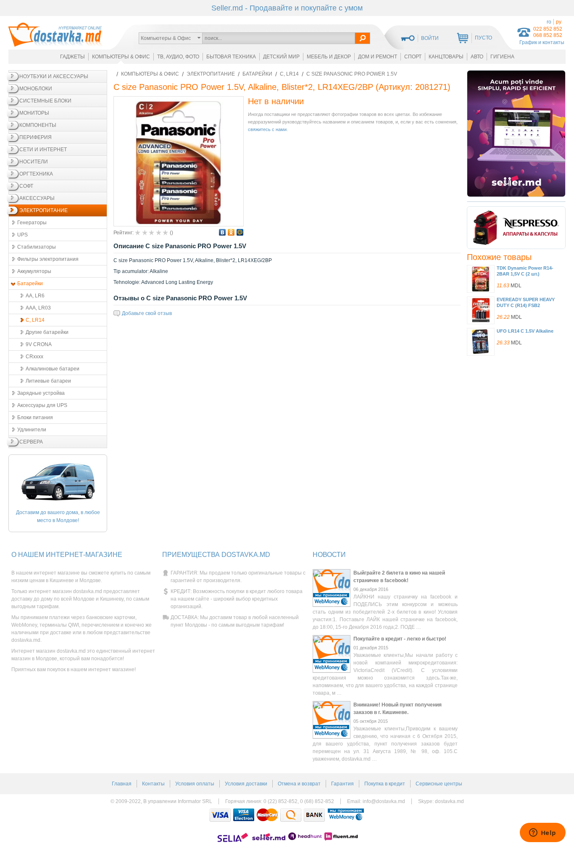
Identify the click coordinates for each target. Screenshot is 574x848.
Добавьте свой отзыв (147, 313)
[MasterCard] (267, 815)
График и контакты (541, 42)
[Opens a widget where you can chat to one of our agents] (542, 833)
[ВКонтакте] (222, 232)
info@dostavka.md (384, 801)
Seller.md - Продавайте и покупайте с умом (287, 8)
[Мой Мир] (240, 232)
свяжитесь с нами (267, 129)
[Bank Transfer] (314, 815)
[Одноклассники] (231, 232)
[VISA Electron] (243, 815)
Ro (549, 22)
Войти (430, 38)
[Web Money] (345, 815)
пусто (483, 38)
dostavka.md (449, 801)
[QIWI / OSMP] (290, 815)
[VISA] (220, 815)
